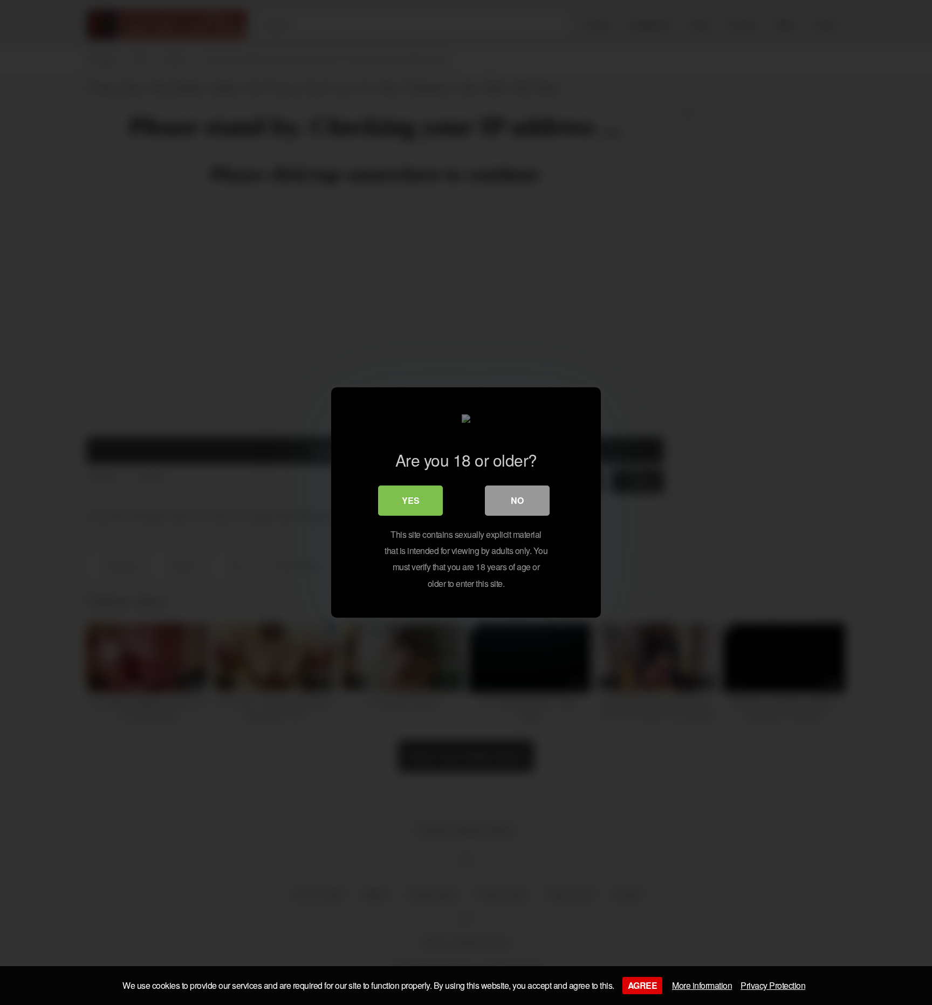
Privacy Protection (773, 985)
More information (702, 985)
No (517, 500)
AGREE (642, 985)
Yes (411, 500)
